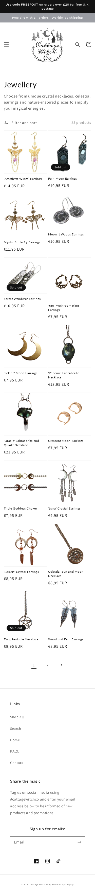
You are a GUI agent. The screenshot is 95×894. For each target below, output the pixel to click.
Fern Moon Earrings (62, 178)
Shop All (17, 717)
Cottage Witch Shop (40, 884)
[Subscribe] (79, 842)
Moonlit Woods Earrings (66, 234)
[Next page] (61, 665)
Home (15, 740)
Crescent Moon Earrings (65, 441)
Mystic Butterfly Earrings (22, 242)
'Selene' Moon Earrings (20, 373)
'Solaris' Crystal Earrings (21, 572)
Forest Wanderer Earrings (22, 299)
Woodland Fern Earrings (65, 639)
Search (15, 728)
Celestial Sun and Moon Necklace (65, 574)
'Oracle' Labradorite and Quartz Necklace (21, 443)
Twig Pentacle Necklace (21, 639)
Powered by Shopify (63, 884)
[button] (6, 44)
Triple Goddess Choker (20, 508)
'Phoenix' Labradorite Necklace (63, 375)
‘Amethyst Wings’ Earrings (23, 179)
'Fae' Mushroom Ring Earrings (63, 308)
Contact (16, 762)
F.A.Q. (14, 751)
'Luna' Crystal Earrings (64, 508)
